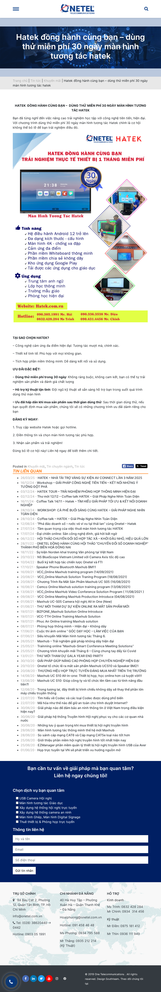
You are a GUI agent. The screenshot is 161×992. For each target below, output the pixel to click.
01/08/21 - (66, 601)
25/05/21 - (77, 646)
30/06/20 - (82, 710)
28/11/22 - (84, 545)
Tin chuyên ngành (60, 466)
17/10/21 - (58, 567)
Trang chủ (20, 81)
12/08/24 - (78, 524)
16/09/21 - (67, 572)
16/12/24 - (79, 484)
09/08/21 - (77, 597)
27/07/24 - (72, 529)
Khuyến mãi (52, 81)
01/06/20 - (71, 750)
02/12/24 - (80, 496)
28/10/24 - (83, 512)
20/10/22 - (73, 557)
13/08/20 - (82, 682)
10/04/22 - (61, 562)
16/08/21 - (75, 587)
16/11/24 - (84, 503)
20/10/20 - (80, 666)
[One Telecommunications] (80, 9)
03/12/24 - (78, 491)
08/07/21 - (63, 626)
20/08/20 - (83, 671)
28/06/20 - (75, 735)
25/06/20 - (73, 740)
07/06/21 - (63, 636)
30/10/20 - (80, 661)
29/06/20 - (67, 730)
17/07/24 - (69, 534)
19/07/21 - (61, 611)
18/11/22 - (67, 552)
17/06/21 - (72, 631)
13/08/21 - (82, 592)
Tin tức (35, 81)
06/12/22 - (84, 539)
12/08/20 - (82, 691)
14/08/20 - (81, 676)
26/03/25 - (81, 478)
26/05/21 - (67, 641)
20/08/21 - (74, 577)
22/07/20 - (72, 698)
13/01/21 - (62, 656)
